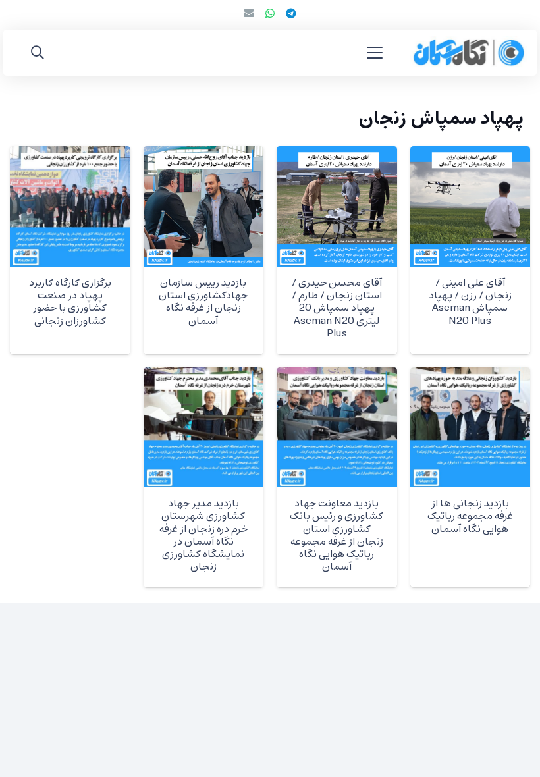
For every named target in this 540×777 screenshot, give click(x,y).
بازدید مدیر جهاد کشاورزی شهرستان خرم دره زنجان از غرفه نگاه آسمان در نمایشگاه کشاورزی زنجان (203, 535)
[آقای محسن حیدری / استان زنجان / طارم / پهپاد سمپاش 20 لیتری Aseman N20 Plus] (337, 206)
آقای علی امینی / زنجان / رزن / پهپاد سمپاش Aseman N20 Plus (470, 302)
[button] (374, 53)
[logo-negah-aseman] (468, 52)
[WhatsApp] (270, 13)
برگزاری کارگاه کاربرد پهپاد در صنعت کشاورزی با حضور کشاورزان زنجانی (70, 302)
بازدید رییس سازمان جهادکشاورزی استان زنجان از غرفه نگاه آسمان (203, 302)
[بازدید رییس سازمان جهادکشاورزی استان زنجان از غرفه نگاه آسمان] (204, 206)
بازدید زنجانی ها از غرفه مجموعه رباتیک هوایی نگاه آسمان (470, 516)
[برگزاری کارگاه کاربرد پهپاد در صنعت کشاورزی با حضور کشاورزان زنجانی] (70, 206)
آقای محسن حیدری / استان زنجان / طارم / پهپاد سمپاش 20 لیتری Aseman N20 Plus (337, 308)
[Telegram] (291, 13)
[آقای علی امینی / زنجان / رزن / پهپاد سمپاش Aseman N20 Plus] (470, 206)
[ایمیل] (248, 13)
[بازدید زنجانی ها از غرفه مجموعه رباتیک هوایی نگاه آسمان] (470, 427)
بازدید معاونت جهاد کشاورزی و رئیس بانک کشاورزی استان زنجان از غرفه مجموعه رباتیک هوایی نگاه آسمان (336, 535)
